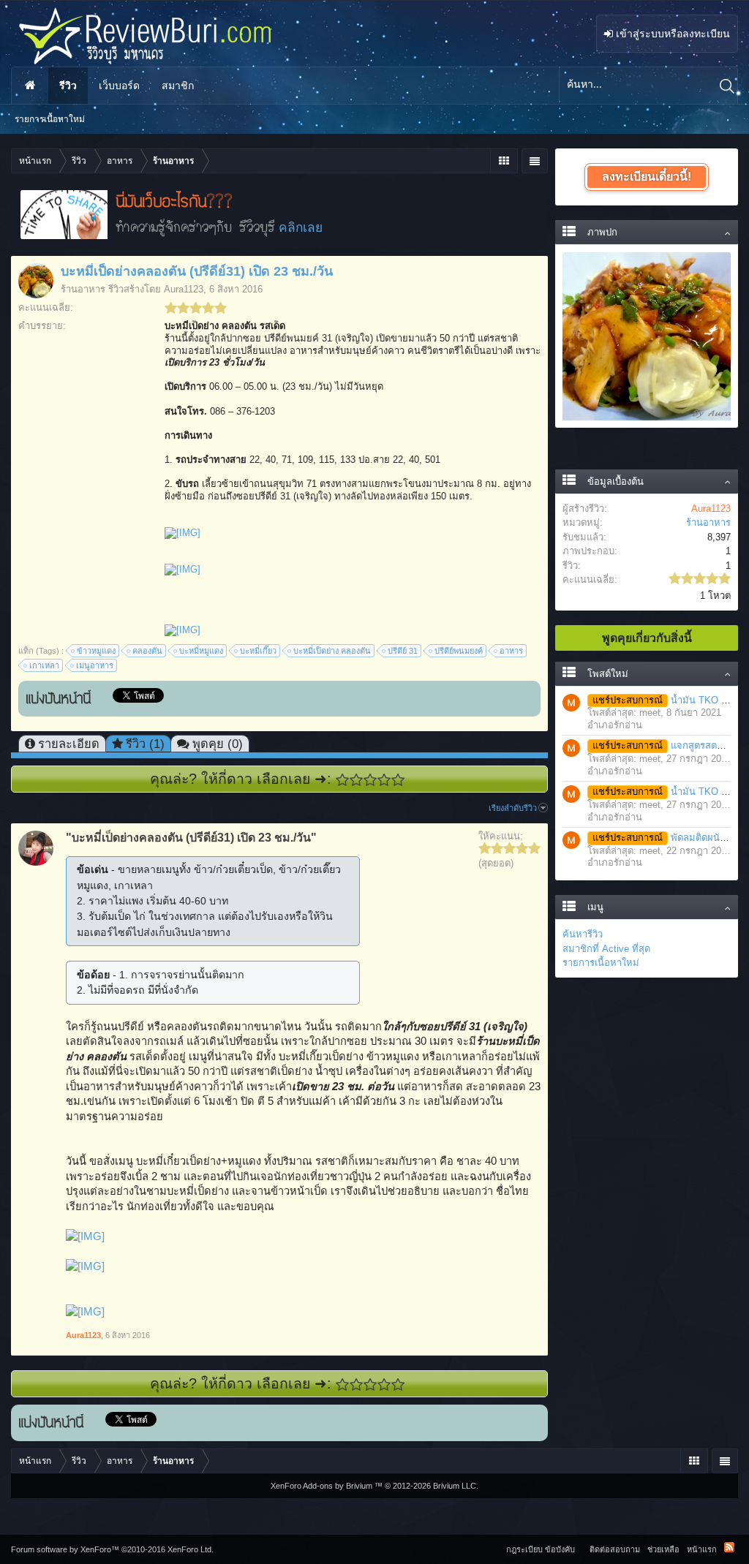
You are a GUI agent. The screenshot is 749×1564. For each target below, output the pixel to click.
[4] (384, 780)
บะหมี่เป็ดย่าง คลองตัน (332, 650)
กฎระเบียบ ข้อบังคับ (540, 1549)
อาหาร (511, 650)
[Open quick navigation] (503, 161)
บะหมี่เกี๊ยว (258, 650)
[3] (370, 780)
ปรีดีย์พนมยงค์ (458, 650)
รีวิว (68, 85)
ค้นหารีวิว (582, 934)
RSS (729, 1547)
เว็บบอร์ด (119, 85)
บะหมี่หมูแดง (201, 650)
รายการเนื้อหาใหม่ (600, 962)
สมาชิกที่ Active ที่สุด (606, 948)
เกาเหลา (44, 665)
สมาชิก (178, 85)
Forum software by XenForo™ (112, 1549)
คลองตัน (147, 650)
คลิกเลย (301, 227)
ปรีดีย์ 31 (403, 650)
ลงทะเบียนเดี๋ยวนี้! (646, 176)
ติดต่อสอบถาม (615, 1549)
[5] (398, 780)
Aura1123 (183, 289)
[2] (357, 780)
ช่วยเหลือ (663, 1549)
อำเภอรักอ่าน (614, 724)
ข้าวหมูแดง (96, 650)
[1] (343, 780)
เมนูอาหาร (94, 665)
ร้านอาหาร (83, 289)
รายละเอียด (68, 743)
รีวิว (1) (145, 743)
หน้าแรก (30, 85)
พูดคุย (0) (217, 743)
